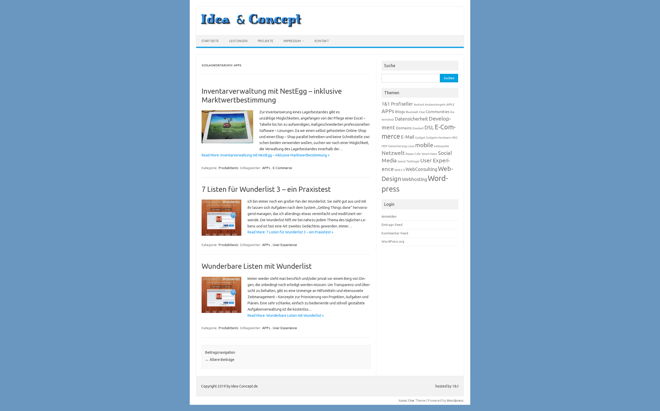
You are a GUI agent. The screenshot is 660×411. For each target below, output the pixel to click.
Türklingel (412, 161)
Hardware (444, 137)
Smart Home (429, 153)
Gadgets (431, 137)
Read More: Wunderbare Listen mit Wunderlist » (286, 315)
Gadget (420, 137)
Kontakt (322, 41)
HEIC (455, 137)
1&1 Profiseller (397, 103)
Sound (402, 161)
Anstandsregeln (435, 104)
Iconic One (406, 400)
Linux (411, 146)
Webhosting (414, 179)
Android (419, 104)
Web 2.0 (399, 169)
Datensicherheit (411, 118)
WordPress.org (393, 241)
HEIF (384, 146)
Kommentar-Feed (395, 233)
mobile (424, 145)
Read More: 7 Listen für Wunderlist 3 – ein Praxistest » (290, 232)
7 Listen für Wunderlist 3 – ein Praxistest (266, 189)
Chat (422, 112)
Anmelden (389, 216)
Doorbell (418, 128)
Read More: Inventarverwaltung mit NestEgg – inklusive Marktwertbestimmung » (265, 155)
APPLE (450, 104)
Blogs (400, 111)
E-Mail (407, 136)
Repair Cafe (413, 153)
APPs (266, 168)
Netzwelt (393, 153)
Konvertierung (397, 146)
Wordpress (455, 400)
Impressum (292, 41)
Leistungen (238, 41)
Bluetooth (412, 112)
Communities (438, 111)
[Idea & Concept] (251, 26)
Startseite (210, 41)
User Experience (285, 245)
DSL (429, 127)
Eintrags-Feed (392, 224)
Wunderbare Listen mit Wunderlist (257, 266)
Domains (404, 128)
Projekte (265, 41)
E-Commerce (282, 168)
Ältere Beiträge (219, 360)
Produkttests (228, 168)
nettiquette (441, 146)
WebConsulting (421, 169)
